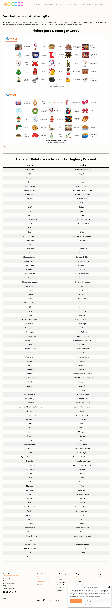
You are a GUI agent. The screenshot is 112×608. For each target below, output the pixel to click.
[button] (109, 587)
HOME (38, 4)
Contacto (103, 4)
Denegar (89, 601)
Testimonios (79, 584)
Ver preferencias (103, 601)
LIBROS (76, 4)
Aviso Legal (6, 578)
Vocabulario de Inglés (43, 581)
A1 (57, 577)
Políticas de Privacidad (9, 583)
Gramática (40, 584)
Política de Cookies (8, 581)
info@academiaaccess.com (10, 575)
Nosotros (59, 4)
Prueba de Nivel (100, 577)
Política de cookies (80, 605)
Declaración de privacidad (91, 605)
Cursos (68, 4)
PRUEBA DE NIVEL (48, 4)
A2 (57, 579)
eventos (78, 581)
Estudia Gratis (86, 4)
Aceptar (76, 601)
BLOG (95, 4)
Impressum (100, 605)
